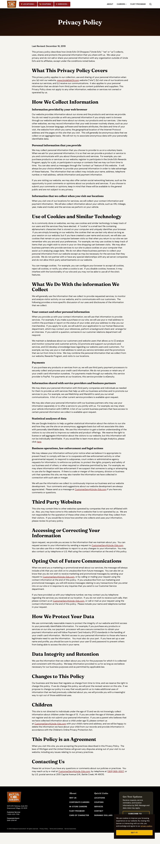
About (110, 4)
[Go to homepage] (11, 4)
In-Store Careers (78, 806)
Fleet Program (138, 4)
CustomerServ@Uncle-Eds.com (90, 489)
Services (62, 4)
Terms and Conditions (56, 829)
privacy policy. (146, 826)
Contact (98, 811)
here (39, 441)
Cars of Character (79, 815)
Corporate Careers (79, 802)
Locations (28, 4)
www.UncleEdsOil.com (68, 80)
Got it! (134, 832)
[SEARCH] (152, 4)
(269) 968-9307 (115, 771)
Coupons (46, 4)
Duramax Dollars (103, 815)
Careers (121, 4)
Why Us (73, 798)
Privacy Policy (44, 829)
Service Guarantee (70, 829)
